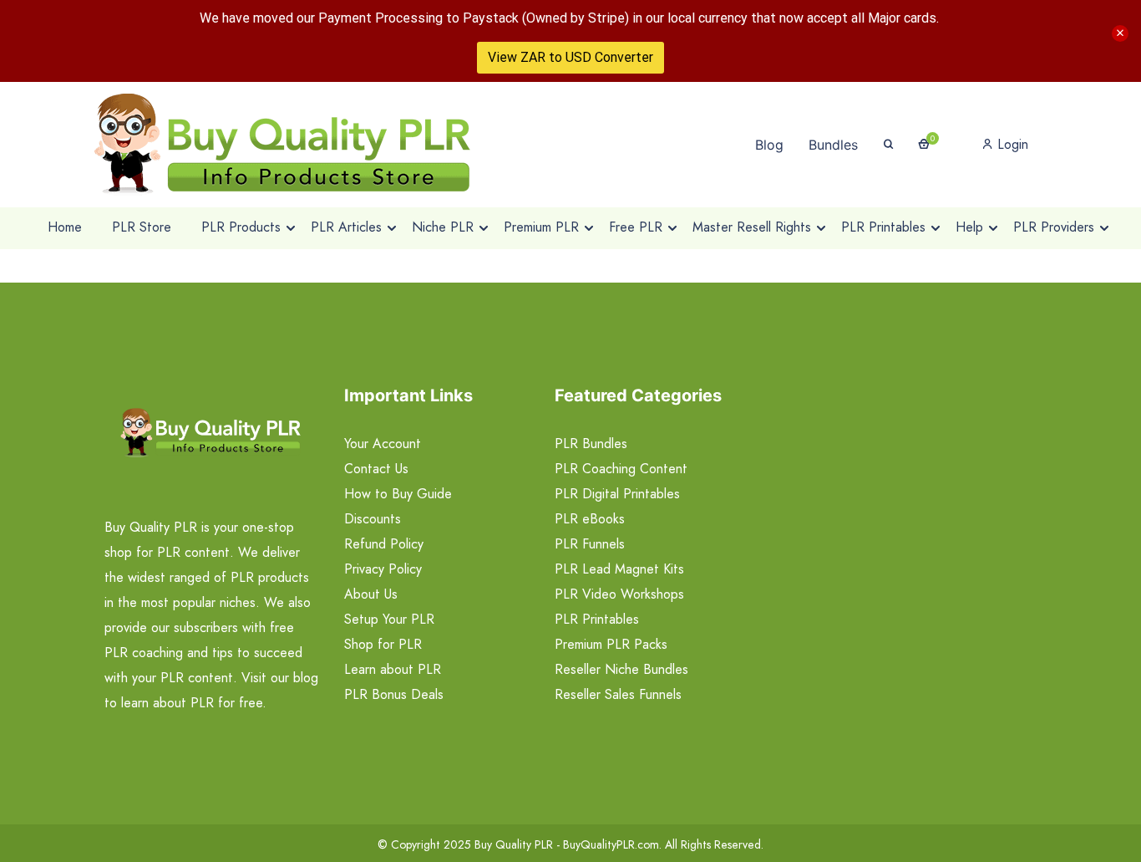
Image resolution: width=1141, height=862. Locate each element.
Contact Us (376, 468)
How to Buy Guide (398, 493)
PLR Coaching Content (621, 468)
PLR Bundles (591, 443)
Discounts (372, 518)
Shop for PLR (383, 644)
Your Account (382, 443)
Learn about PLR (392, 669)
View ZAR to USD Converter (570, 57)
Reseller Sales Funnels (618, 694)
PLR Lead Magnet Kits (619, 569)
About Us (371, 594)
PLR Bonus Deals (394, 694)
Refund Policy (383, 543)
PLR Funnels (590, 543)
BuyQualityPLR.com (611, 844)
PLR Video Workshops (619, 594)
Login (1010, 144)
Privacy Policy (383, 569)
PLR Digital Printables (617, 493)
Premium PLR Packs (611, 644)
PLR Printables (597, 619)
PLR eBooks (590, 518)
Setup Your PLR (389, 619)
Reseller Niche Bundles (621, 669)
